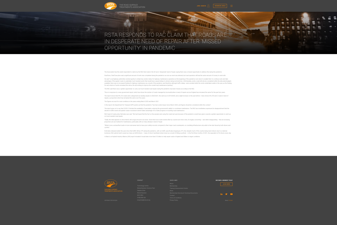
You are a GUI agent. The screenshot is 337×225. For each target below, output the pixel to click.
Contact (172, 195)
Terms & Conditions (175, 198)
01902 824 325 (141, 197)
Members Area (220, 6)
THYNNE (230, 200)
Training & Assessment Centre (179, 188)
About (171, 183)
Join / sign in (201, 6)
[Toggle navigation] (231, 6)
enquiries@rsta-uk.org (143, 200)
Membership (173, 186)
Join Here (226, 184)
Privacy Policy (174, 200)
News (171, 190)
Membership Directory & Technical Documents (184, 193)
